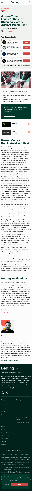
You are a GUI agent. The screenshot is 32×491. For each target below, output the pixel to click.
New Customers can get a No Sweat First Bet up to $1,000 (14, 61)
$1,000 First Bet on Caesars (14, 47)
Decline (7, 484)
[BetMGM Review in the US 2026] (4, 42)
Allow (19, 484)
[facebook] (4, 312)
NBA (19, 109)
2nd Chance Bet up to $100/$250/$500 (12, 54)
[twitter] (2, 312)
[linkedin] (7, 312)
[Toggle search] (30, 2)
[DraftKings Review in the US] (4, 61)
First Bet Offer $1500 (12, 42)
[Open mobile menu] (2, 2)
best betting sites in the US (19, 107)
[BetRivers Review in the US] (4, 54)
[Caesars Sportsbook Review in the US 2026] (4, 48)
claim (26, 42)
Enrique (10, 31)
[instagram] (2, 392)
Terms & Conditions (10, 43)
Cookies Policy (14, 480)
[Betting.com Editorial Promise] (20, 360)
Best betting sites (9, 114)
